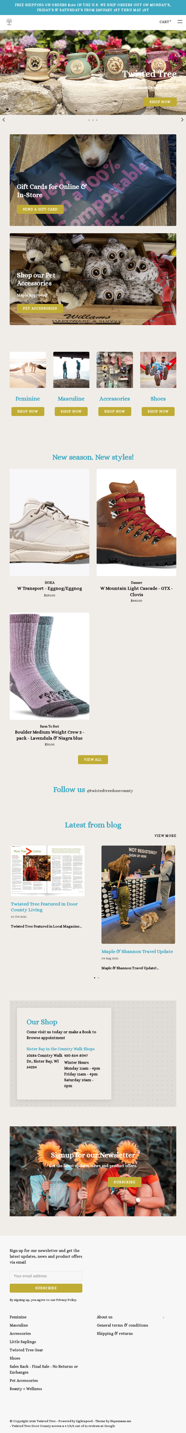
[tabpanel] (93, 72)
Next (182, 119)
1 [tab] (95, 977)
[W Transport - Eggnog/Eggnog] (49, 523)
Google (109, 1426)
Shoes (15, 1358)
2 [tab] (99, 977)
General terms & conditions (122, 1325)
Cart (165, 22)
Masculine (19, 1325)
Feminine (18, 1317)
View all (93, 759)
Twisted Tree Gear (26, 1350)
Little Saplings (23, 1341)
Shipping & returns (115, 1333)
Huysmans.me (120, 1421)
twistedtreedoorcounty (110, 790)
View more (165, 836)
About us (105, 1317)
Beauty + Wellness (26, 1388)
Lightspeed (84, 1421)
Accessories (20, 1333)
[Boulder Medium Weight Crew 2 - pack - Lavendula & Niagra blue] (49, 667)
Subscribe (124, 1182)
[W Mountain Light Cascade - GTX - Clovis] (136, 523)
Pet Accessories (24, 1380)
